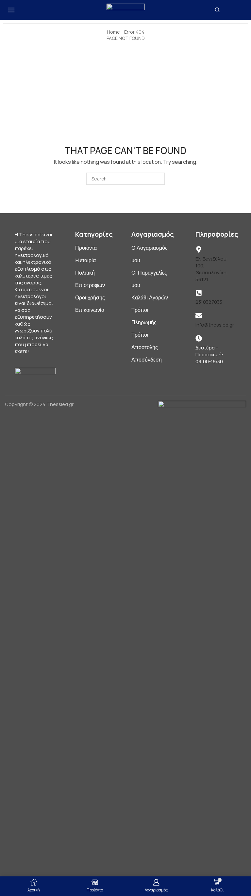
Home (113, 32)
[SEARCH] (159, 179)
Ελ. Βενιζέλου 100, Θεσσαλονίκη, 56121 (211, 269)
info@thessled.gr (214, 324)
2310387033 (208, 301)
